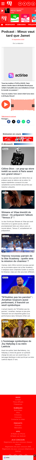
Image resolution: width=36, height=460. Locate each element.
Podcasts (18, 425)
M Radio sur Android (18, 436)
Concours (18, 417)
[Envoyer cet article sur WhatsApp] (23, 122)
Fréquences (18, 404)
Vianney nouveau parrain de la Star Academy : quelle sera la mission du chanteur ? (17, 258)
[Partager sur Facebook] (8, 122)
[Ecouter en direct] (24, 4)
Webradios (10, 24)
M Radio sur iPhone (18, 434)
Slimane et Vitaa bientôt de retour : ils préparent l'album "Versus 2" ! (17, 215)
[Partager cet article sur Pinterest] (18, 122)
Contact (18, 400)
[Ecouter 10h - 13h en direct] (18, 139)
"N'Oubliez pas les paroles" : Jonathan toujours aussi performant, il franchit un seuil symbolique (17, 301)
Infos (18, 412)
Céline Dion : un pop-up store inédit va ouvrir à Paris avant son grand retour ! (17, 171)
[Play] (3, 11)
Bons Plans (18, 410)
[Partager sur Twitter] (13, 122)
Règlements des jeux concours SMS (18, 447)
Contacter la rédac (18, 419)
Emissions (21, 24)
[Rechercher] (29, 4)
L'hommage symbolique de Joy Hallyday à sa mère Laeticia (16, 344)
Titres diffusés (18, 402)
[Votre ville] (20, 4)
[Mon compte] (33, 4)
